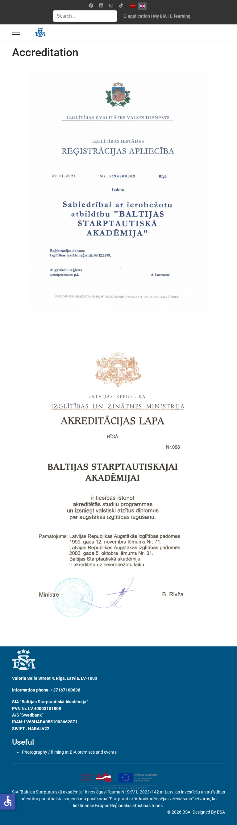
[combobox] (85, 16)
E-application (136, 16)
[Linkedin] (101, 5)
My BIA (160, 16)
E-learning (180, 16)
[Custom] (121, 5)
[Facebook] (91, 5)
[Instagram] (111, 5)
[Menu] (16, 32)
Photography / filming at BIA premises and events (69, 752)
